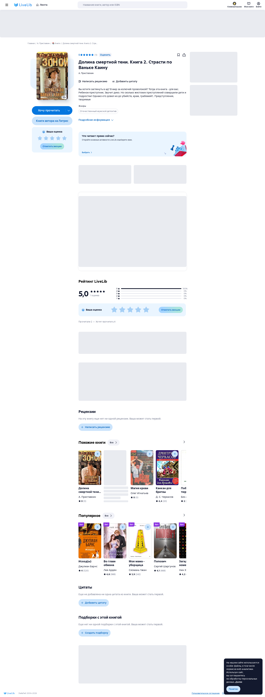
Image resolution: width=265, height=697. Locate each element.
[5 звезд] (64, 138)
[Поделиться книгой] (184, 55)
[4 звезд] (58, 138)
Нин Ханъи (185, 570)
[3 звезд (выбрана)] (87, 55)
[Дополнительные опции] (68, 110)
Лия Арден (110, 570)
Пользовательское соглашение (206, 693)
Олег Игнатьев (139, 493)
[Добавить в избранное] (178, 55)
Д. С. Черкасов (164, 497)
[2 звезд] (46, 138)
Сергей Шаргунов (165, 566)
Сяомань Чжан (138, 570)
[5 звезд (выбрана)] (92, 55)
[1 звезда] (39, 138)
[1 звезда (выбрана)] (81, 55)
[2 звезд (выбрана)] (84, 55)
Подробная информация (94, 119)
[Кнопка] (179, 441)
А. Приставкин (86, 73)
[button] (52, 76)
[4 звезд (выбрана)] (89, 55)
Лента (43, 4)
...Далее (238, 682)
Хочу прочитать (49, 110)
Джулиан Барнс (88, 566)
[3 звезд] (52, 138)
